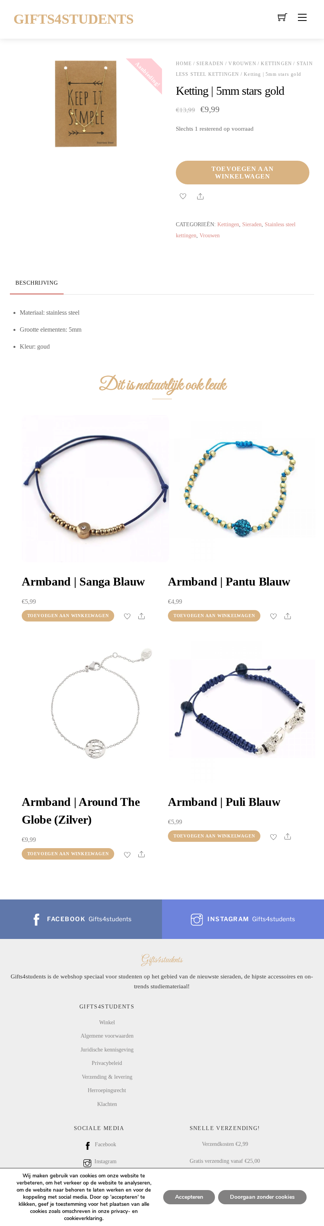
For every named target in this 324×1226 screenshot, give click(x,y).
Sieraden (210, 63)
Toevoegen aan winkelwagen (242, 172)
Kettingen (276, 63)
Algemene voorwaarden (107, 1036)
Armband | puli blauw (224, 801)
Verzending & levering (107, 1077)
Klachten (107, 1104)
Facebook (104, 1144)
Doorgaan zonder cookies (262, 1197)
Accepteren (189, 1197)
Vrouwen (242, 63)
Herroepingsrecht (107, 1090)
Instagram (105, 1161)
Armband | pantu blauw (229, 581)
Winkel (107, 1022)
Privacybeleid (107, 1063)
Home (184, 63)
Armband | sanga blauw (83, 581)
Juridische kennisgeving (107, 1049)
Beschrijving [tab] (36, 283)
